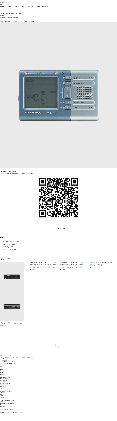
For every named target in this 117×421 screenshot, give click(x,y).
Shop (15, 6)
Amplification (3, 386)
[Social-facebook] (6, 223)
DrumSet (2, 394)
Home (1, 21)
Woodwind (2, 405)
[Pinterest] (5, 18)
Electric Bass (3, 381)
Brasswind (2, 401)
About (9, 6)
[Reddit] (12, 18)
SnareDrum (3, 395)
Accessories (9, 17)
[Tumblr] (8, 18)
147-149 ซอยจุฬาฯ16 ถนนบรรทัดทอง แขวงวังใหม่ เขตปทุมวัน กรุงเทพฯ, (17, 357)
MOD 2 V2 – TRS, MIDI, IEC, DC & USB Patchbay (42, 267)
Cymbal (2, 392)
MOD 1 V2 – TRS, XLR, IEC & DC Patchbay (11, 323)
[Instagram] (2, 223)
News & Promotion (33, 6)
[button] (1, 9)
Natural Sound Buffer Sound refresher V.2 (100, 266)
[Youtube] (11, 223)
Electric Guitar (3, 380)
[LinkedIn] (10, 18)
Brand (22, 6)
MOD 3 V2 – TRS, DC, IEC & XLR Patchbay (71, 267)
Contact (45, 6)
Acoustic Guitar (4, 378)
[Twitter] (3, 18)
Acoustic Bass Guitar (5, 383)
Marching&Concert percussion (7, 403)
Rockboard (15, 17)
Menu (1, 4)
